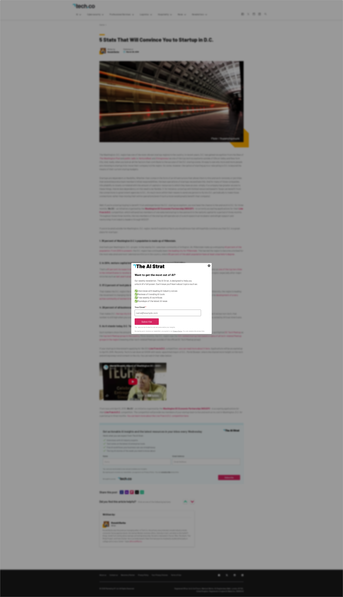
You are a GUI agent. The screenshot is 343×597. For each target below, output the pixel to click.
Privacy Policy (177, 331)
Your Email (140, 307)
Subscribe (146, 321)
